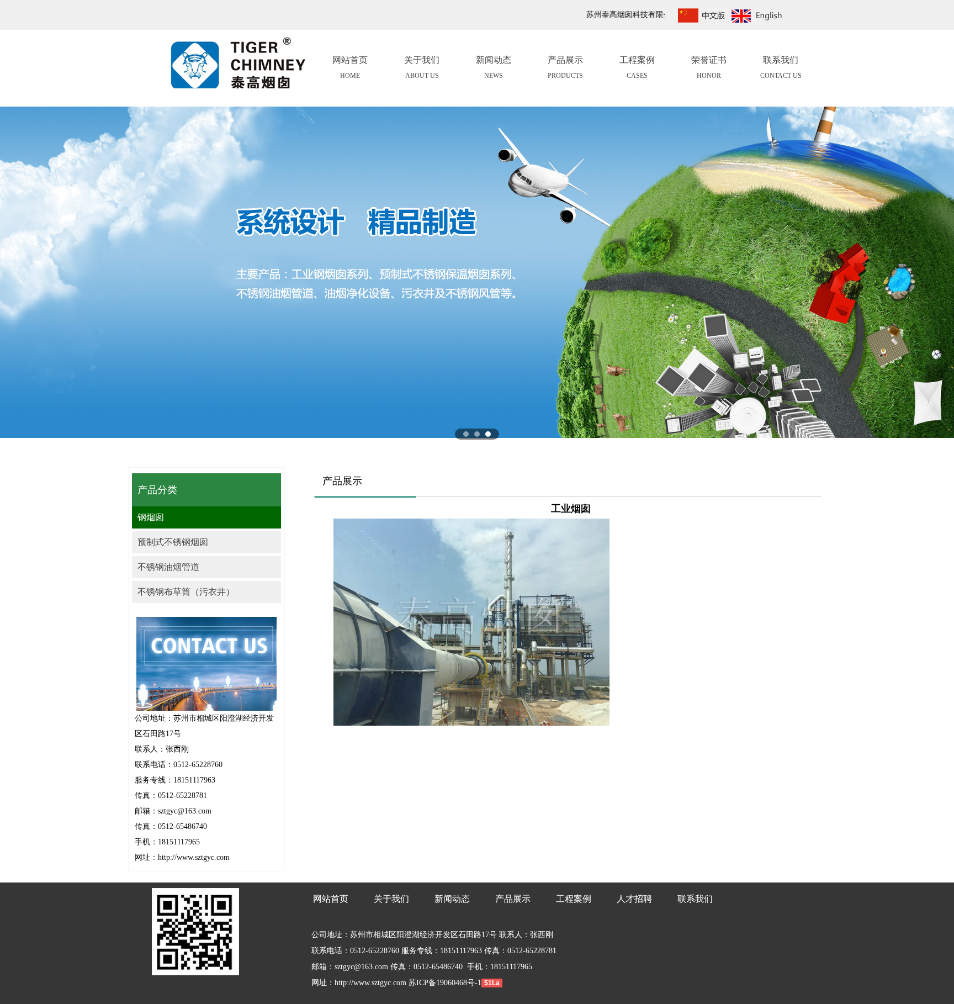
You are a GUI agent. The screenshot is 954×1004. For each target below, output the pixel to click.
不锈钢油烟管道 (168, 567)
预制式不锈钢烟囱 (172, 542)
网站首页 (350, 67)
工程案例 (637, 67)
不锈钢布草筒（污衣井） (186, 591)
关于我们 (421, 67)
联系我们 (781, 67)
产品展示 (565, 67)
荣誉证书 (709, 67)
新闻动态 (493, 67)
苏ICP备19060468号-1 (443, 983)
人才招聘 (634, 898)
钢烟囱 (150, 517)
